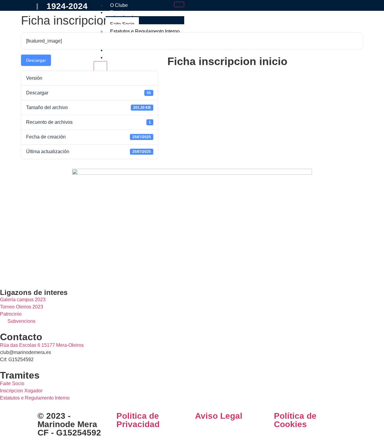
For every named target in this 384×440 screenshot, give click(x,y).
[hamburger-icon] (179, 4)
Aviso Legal (218, 416)
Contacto (119, 57)
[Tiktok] (39, 272)
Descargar (36, 60)
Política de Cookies (295, 420)
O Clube (119, 5)
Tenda (116, 50)
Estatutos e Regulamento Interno (145, 31)
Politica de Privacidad (138, 420)
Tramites (119, 12)
